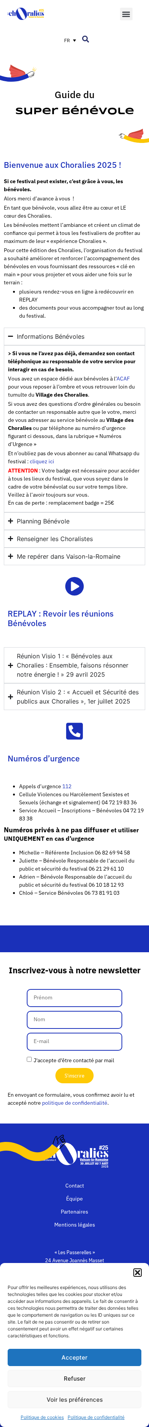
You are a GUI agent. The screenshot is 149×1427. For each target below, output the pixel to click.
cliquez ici (42, 461)
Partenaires (74, 1211)
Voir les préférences (75, 1399)
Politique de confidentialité (96, 1417)
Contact (74, 1185)
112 (67, 786)
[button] (137, 1272)
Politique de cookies (42, 1417)
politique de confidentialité (74, 1102)
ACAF (123, 378)
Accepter (74, 1357)
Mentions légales (74, 1224)
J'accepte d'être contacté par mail (74, 1059)
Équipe (74, 1198)
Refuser (75, 1378)
